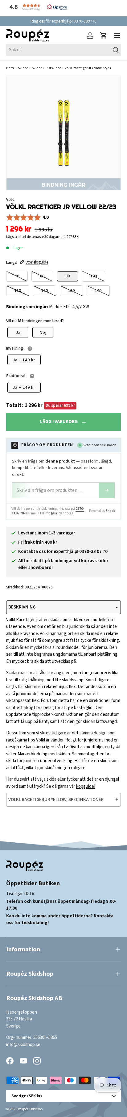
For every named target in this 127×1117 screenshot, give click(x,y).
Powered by (102, 511)
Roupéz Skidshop (30, 1109)
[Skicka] (107, 490)
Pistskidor (53, 68)
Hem (10, 68)
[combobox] (63, 50)
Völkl (10, 199)
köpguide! (85, 786)
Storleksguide (37, 262)
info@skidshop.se (59, 513)
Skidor (23, 68)
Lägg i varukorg (59, 421)
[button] (37, 7)
